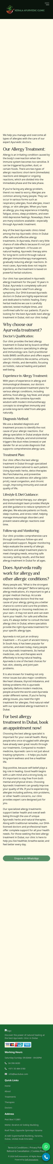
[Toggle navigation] (47, 3)
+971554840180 (19, 970)
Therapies (10, 1102)
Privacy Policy (37, 1147)
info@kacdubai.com (20, 976)
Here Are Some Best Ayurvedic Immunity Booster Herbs (28, 895)
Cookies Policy (38, 1151)
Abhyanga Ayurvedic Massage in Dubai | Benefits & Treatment (31, 909)
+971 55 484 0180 (16, 1068)
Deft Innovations (31, 1159)
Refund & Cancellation (18, 1151)
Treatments (10, 1096)
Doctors (8, 1107)
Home (7, 1085)
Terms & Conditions (18, 1147)
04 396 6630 (17, 967)
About (8, 1091)
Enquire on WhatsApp (26, 858)
